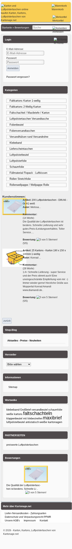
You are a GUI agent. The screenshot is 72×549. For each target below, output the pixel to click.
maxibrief (52, 417)
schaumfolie (55, 409)
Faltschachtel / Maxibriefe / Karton (29, 112)
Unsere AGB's (12, 520)
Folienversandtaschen (22, 130)
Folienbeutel (17, 124)
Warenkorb (58, 9)
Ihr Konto (59, 43)
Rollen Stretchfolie (20, 178)
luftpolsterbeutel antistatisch (22, 422)
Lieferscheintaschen (21, 148)
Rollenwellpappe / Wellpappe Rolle (29, 184)
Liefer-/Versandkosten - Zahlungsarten (25, 513)
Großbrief (25, 409)
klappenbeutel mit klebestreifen (24, 418)
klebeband (13, 409)
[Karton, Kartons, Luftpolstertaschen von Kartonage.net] (15, 20)
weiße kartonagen (50, 422)
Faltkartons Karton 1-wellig (25, 100)
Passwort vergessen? (18, 77)
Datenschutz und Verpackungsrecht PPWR (28, 517)
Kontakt (44, 520)
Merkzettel (58, 20)
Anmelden (58, 31)
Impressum (30, 520)
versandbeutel (40, 409)
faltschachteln (37, 413)
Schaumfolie (17, 166)
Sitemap (12, 387)
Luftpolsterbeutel (19, 154)
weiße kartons (14, 414)
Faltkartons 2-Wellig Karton (25, 106)
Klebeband (16, 142)
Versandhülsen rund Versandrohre (29, 136)
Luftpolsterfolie (18, 160)
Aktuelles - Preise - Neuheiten (24, 340)
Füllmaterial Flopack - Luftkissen (28, 172)
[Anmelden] (59, 28)
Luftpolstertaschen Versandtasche (29, 118)
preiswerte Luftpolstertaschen (22, 444)
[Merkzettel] (59, 17)
